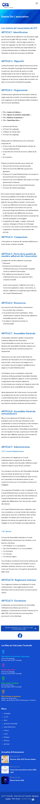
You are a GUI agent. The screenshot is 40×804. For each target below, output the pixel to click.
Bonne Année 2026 (17, 780)
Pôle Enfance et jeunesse (11, 696)
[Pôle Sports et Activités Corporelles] (3, 652)
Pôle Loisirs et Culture (10, 683)
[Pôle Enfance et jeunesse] (3, 692)
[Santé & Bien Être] (3, 665)
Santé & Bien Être (8, 670)
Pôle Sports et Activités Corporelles (15, 656)
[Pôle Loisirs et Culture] (3, 678)
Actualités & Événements (12, 752)
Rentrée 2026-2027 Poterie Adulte (23, 759)
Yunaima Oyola (26, 799)
